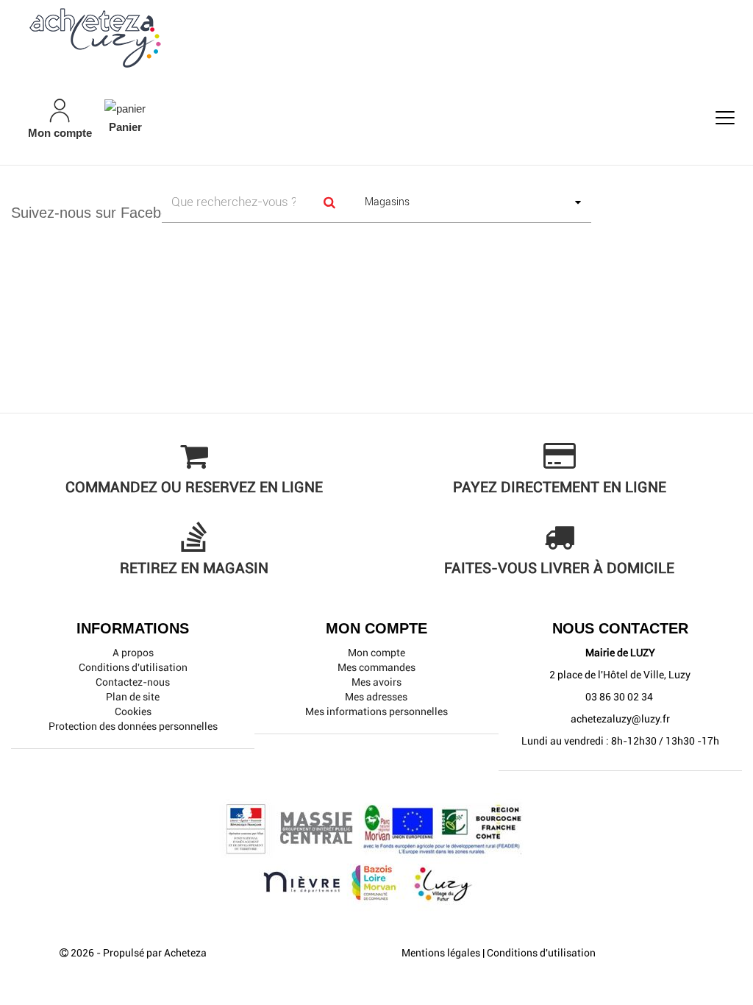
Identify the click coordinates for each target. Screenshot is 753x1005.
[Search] (329, 202)
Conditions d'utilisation (133, 667)
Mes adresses (376, 697)
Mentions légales (441, 953)
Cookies (133, 711)
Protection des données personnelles (133, 726)
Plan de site (133, 697)
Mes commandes (376, 667)
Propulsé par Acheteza (155, 953)
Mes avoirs (376, 682)
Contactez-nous (133, 682)
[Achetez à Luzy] (376, 37)
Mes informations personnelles (376, 711)
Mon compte (376, 652)
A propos (133, 652)
